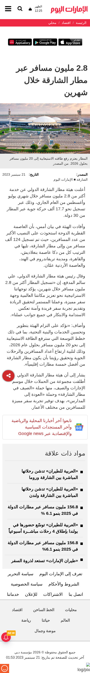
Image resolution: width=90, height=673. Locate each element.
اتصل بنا (76, 594)
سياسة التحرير (20, 573)
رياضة (26, 620)
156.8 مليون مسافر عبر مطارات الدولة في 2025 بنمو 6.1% (43, 546)
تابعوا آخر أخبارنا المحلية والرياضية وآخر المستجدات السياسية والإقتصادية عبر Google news (42, 427)
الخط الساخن (43, 610)
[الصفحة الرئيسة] (69, 7)
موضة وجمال (45, 631)
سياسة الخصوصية (26, 584)
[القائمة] (20, 9)
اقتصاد (17, 610)
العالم (65, 620)
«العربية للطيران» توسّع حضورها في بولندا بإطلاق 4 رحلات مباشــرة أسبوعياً (43, 528)
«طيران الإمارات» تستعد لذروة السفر (44, 560)
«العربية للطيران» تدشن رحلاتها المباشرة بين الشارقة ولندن (50, 492)
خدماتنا (13, 594)
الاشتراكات (53, 594)
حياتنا (46, 620)
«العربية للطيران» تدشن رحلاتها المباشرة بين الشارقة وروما (50, 474)
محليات (71, 610)
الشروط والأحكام (63, 584)
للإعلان (31, 594)
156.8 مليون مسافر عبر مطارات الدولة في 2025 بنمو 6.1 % (43, 510)
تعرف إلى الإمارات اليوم (60, 573)
